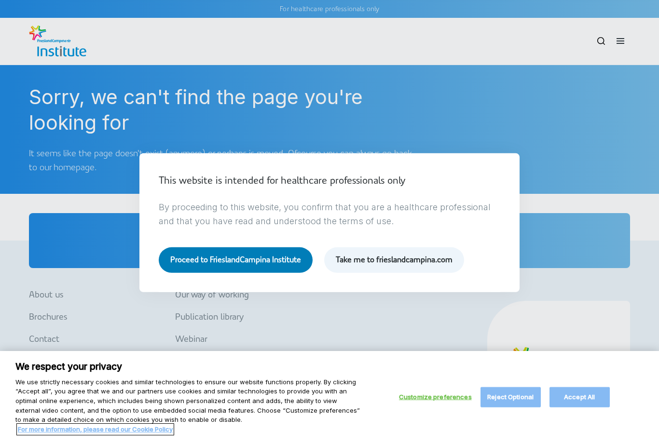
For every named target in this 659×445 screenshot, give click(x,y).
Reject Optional (510, 397)
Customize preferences (435, 397)
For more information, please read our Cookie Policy (95, 428)
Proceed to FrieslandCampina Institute (235, 260)
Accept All (579, 397)
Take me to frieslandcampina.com (394, 260)
